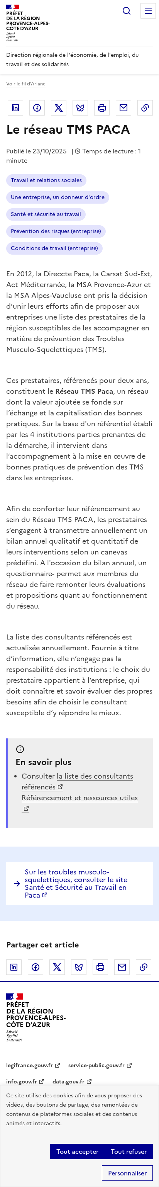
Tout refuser (129, 1151)
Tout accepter (77, 1151)
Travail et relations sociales (46, 180)
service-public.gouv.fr (96, 1065)
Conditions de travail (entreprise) (54, 248)
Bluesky (80, 108)
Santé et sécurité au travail (46, 214)
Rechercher (126, 11)
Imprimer (102, 108)
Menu (148, 11)
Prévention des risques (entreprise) (56, 231)
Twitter (58, 108)
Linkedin (15, 108)
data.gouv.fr (68, 1082)
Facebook (37, 108)
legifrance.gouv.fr (29, 1065)
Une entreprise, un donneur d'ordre (58, 197)
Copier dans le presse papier (145, 108)
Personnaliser (127, 1173)
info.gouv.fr (21, 1082)
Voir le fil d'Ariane (26, 83)
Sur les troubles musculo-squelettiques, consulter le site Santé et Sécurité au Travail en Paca (76, 883)
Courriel (123, 108)
